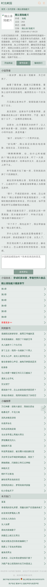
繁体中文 (19, 583)
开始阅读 (8, 63)
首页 (3, 9)
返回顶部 (43, 408)
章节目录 (23, 63)
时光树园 (6, 3)
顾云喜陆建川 (23, 9)
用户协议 (12, 583)
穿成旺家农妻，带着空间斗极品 (29, 278)
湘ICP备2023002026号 (11, 579)
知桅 (24, 18)
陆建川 (32, 28)
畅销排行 (38, 63)
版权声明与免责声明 (31, 583)
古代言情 (12, 9)
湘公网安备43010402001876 (33, 579)
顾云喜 (25, 28)
